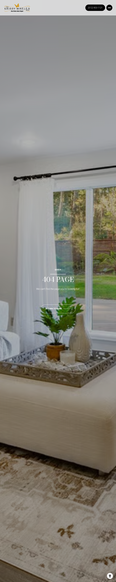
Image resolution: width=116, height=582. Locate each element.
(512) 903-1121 (95, 8)
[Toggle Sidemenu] (109, 8)
